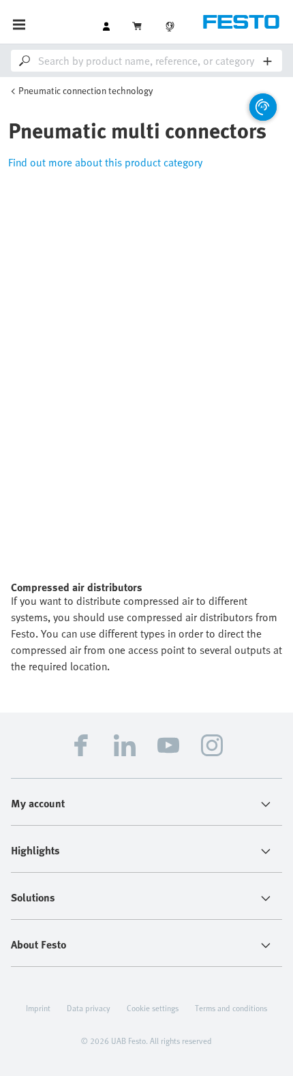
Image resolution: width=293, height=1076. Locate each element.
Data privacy (88, 1008)
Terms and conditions (231, 1008)
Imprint (38, 1008)
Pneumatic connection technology (85, 90)
